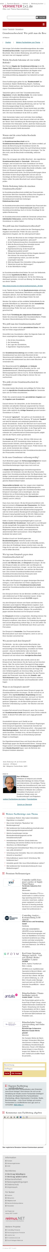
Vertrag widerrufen (17, 1177)
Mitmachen (10, 1198)
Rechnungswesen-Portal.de (16, 1232)
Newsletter (10, 1206)
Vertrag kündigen (16, 1174)
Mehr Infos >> (19, 1105)
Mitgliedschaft (11, 1200)
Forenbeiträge (32, 799)
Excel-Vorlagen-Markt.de (15, 1240)
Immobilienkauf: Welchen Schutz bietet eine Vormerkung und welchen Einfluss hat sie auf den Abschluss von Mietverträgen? (24, 843)
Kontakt (9, 1161)
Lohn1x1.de (11, 1235)
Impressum (12, 1187)
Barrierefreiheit (14, 1179)
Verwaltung (19, 29)
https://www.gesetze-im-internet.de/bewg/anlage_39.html (23, 286)
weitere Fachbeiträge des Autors (14, 799)
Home (5, 29)
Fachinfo (11, 29)
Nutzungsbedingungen (17, 1182)
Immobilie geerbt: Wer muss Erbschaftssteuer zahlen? (26, 863)
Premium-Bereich (13, 4)
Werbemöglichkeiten (13, 1163)
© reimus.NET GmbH (9, 1248)
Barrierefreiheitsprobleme (15, 1203)
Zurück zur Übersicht (24, 804)
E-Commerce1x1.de (13, 1238)
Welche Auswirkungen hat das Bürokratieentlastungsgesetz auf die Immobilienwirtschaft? (19, 835)
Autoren (25, 4)
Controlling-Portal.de (13, 1230)
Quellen (8, 42)
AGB (8, 1166)
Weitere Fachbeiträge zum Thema (28, 42)
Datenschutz (13, 1184)
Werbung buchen (37, 4)
